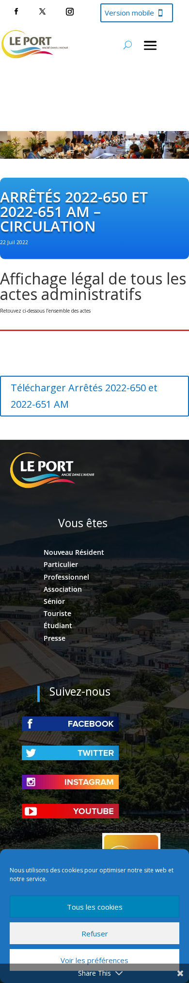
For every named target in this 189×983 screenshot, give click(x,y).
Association (63, 589)
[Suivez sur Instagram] (70, 11)
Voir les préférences (94, 960)
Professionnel (66, 577)
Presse (54, 638)
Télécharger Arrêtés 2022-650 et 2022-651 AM (84, 396)
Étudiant (58, 625)
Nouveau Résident (74, 552)
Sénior (54, 601)
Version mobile (129, 12)
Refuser (94, 933)
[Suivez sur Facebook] (16, 11)
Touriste (57, 613)
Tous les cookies (95, 907)
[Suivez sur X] (42, 11)
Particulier (61, 564)
